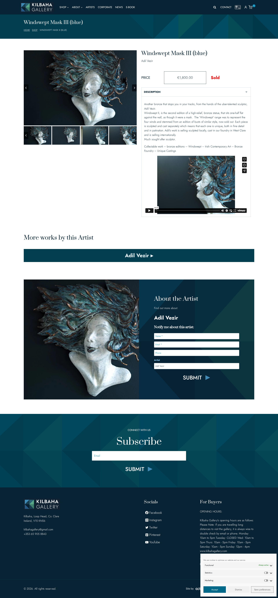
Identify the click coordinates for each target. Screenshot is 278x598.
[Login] (245, 7)
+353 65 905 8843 (35, 534)
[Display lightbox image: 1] (80, 87)
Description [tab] (152, 92)
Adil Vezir (147, 61)
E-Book (130, 7)
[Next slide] (134, 87)
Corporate (105, 7)
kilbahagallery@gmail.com (38, 529)
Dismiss (238, 589)
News (119, 7)
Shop (35, 30)
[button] (37, 135)
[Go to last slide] (26, 87)
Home (27, 30)
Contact (225, 7)
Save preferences (262, 589)
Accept (214, 589)
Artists (90, 7)
